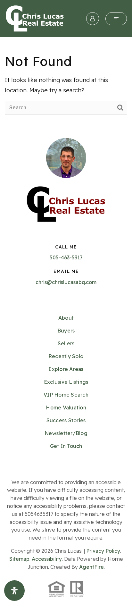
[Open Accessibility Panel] (14, 590)
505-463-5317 (66, 257)
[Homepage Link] (34, 18)
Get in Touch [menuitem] (66, 446)
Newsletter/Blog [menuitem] (66, 433)
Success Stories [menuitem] (66, 420)
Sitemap (19, 559)
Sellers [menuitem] (66, 343)
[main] (66, 83)
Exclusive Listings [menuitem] (66, 382)
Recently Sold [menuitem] (66, 356)
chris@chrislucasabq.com (66, 282)
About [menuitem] (66, 318)
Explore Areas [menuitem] (65, 369)
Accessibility (47, 559)
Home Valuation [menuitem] (66, 407)
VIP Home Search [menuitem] (66, 394)
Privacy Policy (103, 551)
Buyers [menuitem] (66, 330)
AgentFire (91, 567)
